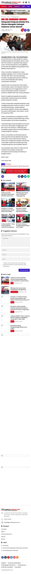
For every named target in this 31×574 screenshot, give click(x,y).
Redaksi (3, 29)
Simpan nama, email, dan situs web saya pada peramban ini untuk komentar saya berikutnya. (14, 264)
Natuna (3, 536)
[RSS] (17, 557)
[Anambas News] (11, 2)
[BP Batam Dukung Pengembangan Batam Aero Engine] (23, 218)
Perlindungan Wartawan (8, 565)
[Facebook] (19, 176)
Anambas (4, 529)
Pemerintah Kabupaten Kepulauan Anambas (15, 548)
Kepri (7, 19)
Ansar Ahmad (24, 166)
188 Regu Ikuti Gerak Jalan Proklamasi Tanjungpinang (22, 194)
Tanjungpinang (23, 19)
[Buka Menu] (26, 2)
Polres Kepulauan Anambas (10, 550)
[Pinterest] (8, 557)
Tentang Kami (22, 565)
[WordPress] (11, 557)
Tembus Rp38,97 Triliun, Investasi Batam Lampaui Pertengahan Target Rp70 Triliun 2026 (8, 225)
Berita (3, 19)
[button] (23, 2)
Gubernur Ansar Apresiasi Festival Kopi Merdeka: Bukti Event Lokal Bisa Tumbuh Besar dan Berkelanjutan (7, 194)
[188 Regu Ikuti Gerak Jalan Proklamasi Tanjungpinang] (23, 187)
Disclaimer (18, 567)
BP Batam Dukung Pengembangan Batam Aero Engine (23, 225)
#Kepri (9, 164)
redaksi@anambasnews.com (12, 522)
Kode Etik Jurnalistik (7, 567)
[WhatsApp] (28, 176)
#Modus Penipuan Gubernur (10, 166)
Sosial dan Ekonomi (13, 19)
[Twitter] (22, 176)
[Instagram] (14, 557)
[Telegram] (25, 176)
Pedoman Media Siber (14, 563)
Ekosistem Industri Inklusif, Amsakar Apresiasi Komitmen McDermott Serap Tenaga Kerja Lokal (22, 210)
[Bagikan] (28, 30)
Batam (3, 205)
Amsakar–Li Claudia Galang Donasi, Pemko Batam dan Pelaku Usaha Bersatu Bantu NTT (7, 210)
